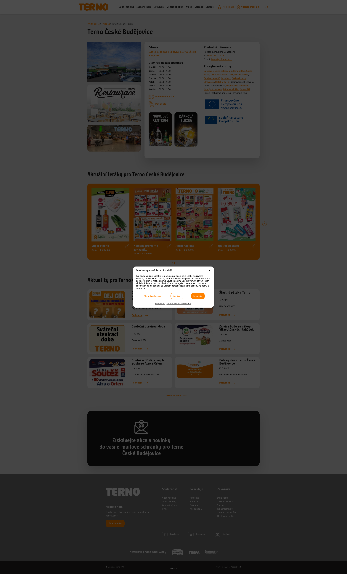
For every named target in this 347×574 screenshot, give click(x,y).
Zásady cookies (160, 304)
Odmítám (177, 296)
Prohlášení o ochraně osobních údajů (179, 304)
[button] (209, 270)
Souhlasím (198, 296)
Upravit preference (152, 296)
